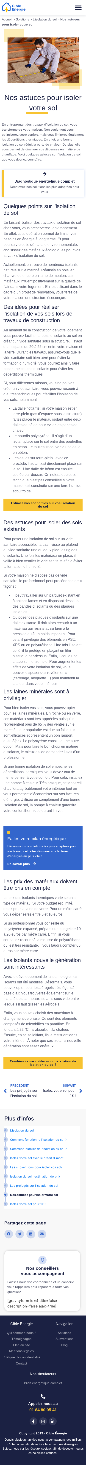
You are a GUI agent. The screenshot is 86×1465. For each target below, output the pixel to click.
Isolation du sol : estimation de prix (35, 1176)
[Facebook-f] (33, 1421)
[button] (78, 7)
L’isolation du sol (45, 19)
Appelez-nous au (43, 1404)
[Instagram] (43, 1421)
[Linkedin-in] (53, 1421)
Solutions (22, 19)
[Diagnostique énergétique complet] (44, 174)
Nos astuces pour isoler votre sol (34, 1195)
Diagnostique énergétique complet (44, 181)
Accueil (7, 19)
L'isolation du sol (22, 1130)
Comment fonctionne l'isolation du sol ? (38, 1139)
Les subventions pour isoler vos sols (36, 1167)
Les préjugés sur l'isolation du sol (34, 1185)
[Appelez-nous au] (43, 1396)
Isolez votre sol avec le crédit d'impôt (37, 1158)
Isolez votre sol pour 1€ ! (28, 1204)
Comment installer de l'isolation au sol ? (38, 1149)
